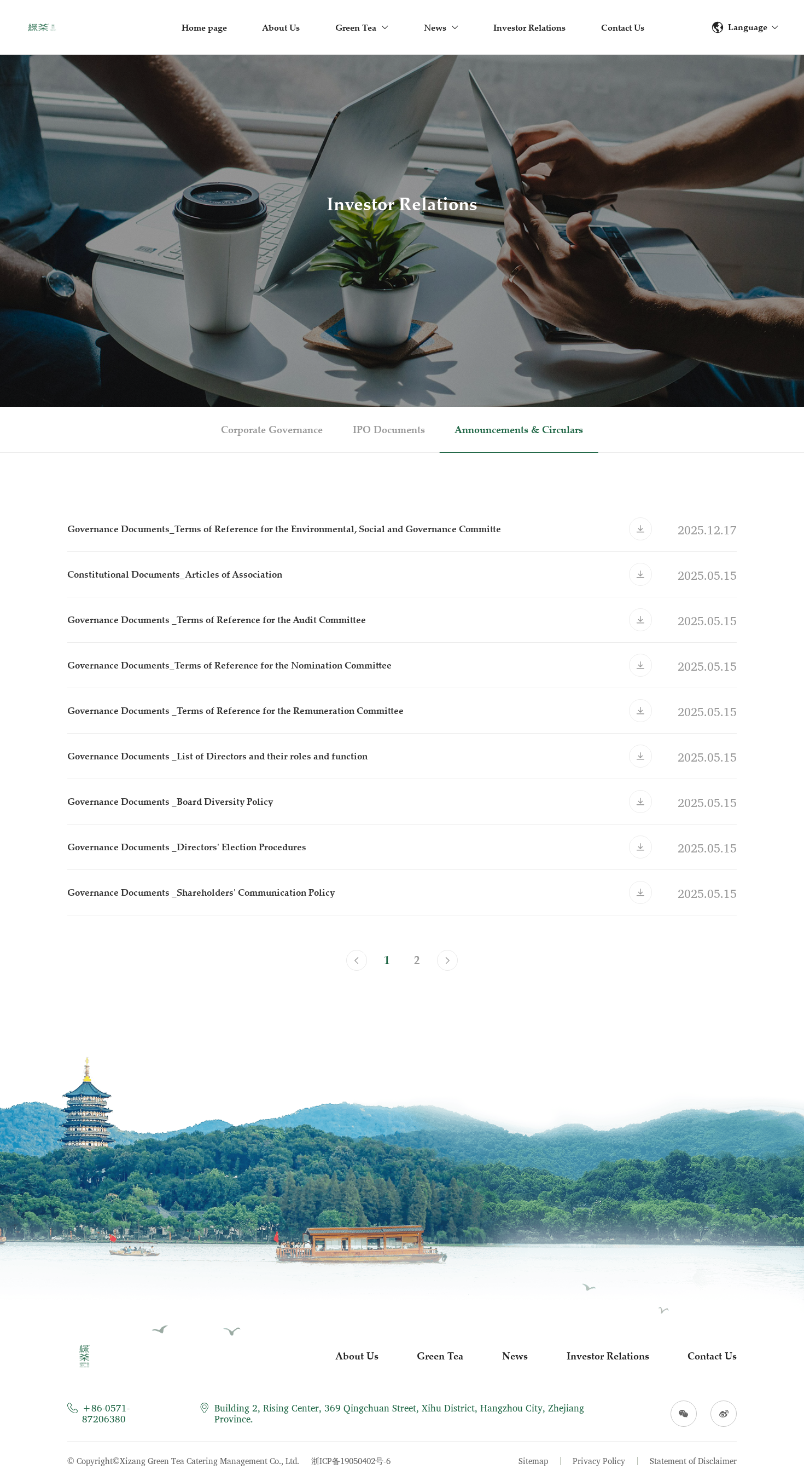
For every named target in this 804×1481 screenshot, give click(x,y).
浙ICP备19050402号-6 (351, 1461)
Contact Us (622, 27)
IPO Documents (389, 429)
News (435, 27)
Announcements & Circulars (519, 429)
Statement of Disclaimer (693, 1461)
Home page (204, 27)
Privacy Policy (599, 1461)
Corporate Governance (272, 429)
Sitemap (533, 1461)
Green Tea (355, 27)
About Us (281, 27)
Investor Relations (529, 27)
